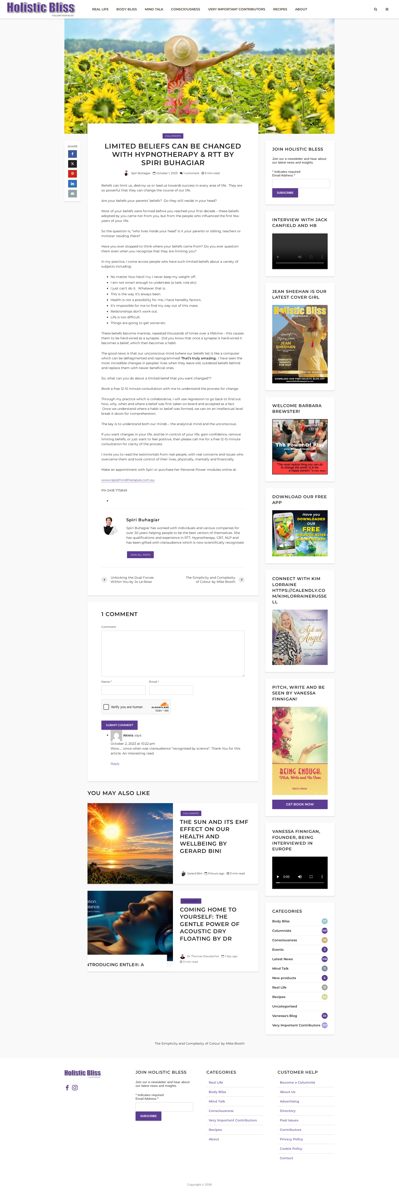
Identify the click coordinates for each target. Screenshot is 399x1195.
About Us (287, 1092)
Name (106, 681)
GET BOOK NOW (300, 804)
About (301, 9)
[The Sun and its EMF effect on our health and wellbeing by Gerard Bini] (130, 843)
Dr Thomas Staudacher (202, 956)
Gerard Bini (194, 873)
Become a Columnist (297, 1082)
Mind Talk (154, 9)
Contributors (290, 1130)
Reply (115, 764)
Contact (286, 1158)
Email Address (283, 175)
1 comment (191, 173)
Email (154, 681)
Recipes (280, 9)
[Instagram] (75, 1088)
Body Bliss (126, 9)
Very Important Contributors (236, 9)
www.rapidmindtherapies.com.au (127, 480)
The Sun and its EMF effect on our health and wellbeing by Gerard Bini (214, 836)
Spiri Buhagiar (140, 173)
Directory (288, 1111)
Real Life (100, 9)
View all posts (140, 554)
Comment (108, 627)
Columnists (173, 135)
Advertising (289, 1101)
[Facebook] (67, 1088)
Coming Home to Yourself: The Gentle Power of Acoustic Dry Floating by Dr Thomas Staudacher (215, 927)
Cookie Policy (291, 1149)
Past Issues (289, 1120)
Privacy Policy (291, 1139)
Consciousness (185, 9)
